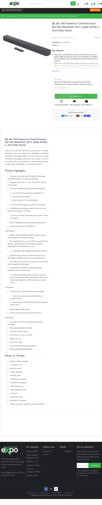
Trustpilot (68, 451)
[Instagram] (51, 489)
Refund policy (32, 493)
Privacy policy (44, 493)
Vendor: (55, 45)
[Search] (73, 3)
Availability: (56, 42)
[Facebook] (46, 489)
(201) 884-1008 (31, 475)
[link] (98, 488)
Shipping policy (69, 493)
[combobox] (49, 3)
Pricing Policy (47, 451)
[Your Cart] (99, 4)
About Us (46, 454)
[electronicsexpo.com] (14, 6)
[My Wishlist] (85, 4)
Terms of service (57, 493)
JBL (59, 45)
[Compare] (92, 4)
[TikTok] (56, 489)
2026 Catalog (96, 10)
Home (3, 16)
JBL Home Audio (11, 16)
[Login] (78, 4)
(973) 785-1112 (32, 461)
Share (98, 37)
